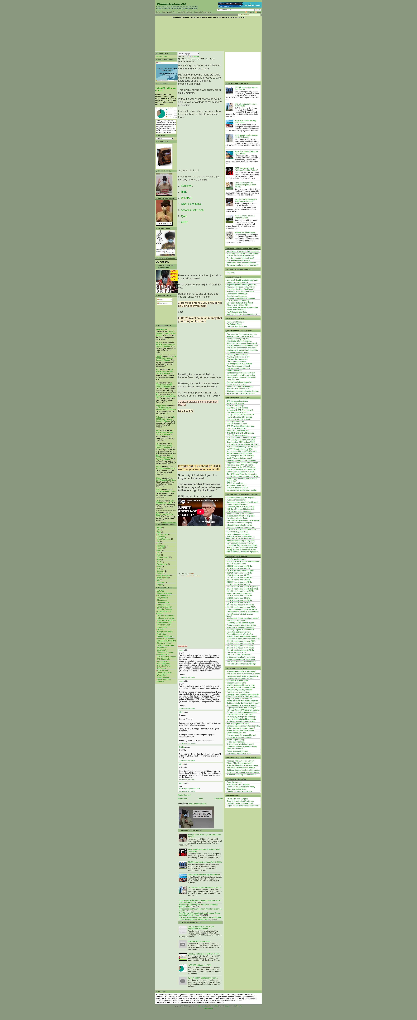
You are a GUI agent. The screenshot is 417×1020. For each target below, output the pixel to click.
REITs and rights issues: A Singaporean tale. (245, 217)
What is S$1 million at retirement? (239, 763)
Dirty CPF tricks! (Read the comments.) (241, 474)
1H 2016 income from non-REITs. (239, 596)
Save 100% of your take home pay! (240, 386)
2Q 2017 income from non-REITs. (239, 582)
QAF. (184, 216)
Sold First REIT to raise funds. (199, 941)
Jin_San (159, 343)
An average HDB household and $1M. (241, 768)
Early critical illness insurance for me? (241, 263)
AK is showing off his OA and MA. (239, 453)
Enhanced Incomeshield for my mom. (241, 659)
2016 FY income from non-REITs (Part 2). (242, 587)
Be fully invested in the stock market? (241, 728)
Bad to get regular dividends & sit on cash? (243, 703)
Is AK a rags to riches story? (237, 355)
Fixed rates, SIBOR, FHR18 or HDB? (241, 507)
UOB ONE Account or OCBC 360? (240, 714)
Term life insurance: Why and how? (240, 256)
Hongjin (159, 356)
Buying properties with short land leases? (242, 502)
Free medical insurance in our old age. (241, 664)
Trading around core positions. (238, 692)
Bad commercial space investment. (240, 514)
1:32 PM (191, 573)
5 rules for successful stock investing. (241, 298)
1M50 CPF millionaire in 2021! (199, 965)
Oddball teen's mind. (165, 636)
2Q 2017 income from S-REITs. (238, 584)
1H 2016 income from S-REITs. (238, 598)
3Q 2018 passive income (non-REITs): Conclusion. (196, 59)
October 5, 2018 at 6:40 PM (187, 791)
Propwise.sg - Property (166, 638)
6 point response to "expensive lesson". (242, 705)
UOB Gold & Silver (164, 673)
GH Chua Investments (165, 616)
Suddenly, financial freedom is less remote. (243, 770)
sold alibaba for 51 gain (165, 469)
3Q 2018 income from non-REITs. (239, 566)
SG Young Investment (165, 645)
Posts (259, 12)
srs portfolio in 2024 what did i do (166, 396)
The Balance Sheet (234, 324)
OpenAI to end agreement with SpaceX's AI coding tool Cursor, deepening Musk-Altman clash (200, 918)
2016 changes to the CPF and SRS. (240, 456)
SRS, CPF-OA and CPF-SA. (237, 488)
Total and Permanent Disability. (239, 260)
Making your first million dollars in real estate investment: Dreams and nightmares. (242, 551)
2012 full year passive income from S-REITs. (205, 862)
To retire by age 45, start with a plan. (240, 623)
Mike (159, 559)
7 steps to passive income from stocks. (241, 625)
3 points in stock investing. (237, 296)
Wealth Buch (162, 675)
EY (158, 530)
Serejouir (160, 571)
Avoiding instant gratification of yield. (241, 685)
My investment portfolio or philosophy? (241, 671)
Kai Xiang (161, 546)
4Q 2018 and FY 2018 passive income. (203, 978)
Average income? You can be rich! (240, 336)
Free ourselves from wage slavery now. (242, 334)
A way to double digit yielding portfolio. (241, 719)
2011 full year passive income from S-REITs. (205, 887)
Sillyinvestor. (162, 648)
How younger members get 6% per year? (242, 447)
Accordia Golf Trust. (192, 210)
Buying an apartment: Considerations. (241, 527)
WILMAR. (186, 197)
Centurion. (187, 185)
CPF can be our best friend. (237, 401)
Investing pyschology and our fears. (240, 678)
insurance (230, 272)
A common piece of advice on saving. (241, 375)
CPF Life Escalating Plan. (237, 428)
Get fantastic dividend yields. (238, 681)
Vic (158, 580)
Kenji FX (160, 548)
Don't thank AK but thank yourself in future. (243, 772)
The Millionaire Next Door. (237, 312)
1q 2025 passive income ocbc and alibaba (166, 333)
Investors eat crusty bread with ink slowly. (242, 676)
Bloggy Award (208, 1008)
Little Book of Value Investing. (238, 301)
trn (157, 369)
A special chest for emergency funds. (241, 393)
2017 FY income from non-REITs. (239, 577)
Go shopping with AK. (168, 12)
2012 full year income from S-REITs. (240, 648)
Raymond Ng (162, 564)
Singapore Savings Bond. (236, 683)
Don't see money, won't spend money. (241, 373)
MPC (158, 430)
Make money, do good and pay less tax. (242, 490)
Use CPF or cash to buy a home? (239, 458)
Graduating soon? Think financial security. (243, 253)
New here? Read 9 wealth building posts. (242, 280)
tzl (157, 455)
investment (186, 576)
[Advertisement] (208, 35)
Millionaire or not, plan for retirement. (241, 657)
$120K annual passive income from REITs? (243, 639)
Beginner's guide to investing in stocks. (241, 285)
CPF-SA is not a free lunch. (237, 424)
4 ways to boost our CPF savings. (239, 417)
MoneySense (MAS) (165, 632)
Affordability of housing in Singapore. (241, 541)
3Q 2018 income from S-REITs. (238, 568)
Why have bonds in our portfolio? (239, 698)
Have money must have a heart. (239, 753)
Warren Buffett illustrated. (236, 310)
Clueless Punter (163, 602)
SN (157, 501)
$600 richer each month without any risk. (242, 343)
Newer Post (182, 799)
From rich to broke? (234, 371)
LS (158, 553)
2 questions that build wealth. (238, 352)
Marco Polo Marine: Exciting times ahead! (204, 875)
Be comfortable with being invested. (240, 744)
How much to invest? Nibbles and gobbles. (243, 710)
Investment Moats (163, 625)
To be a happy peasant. (236, 742)
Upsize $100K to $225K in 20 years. (240, 472)
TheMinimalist (162, 578)
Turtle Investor (162, 670)
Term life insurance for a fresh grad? (240, 258)
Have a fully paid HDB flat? (237, 504)
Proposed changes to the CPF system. (241, 460)
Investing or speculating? (236, 500)
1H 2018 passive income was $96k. (240, 571)
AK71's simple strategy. (236, 740)
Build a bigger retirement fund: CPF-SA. (242, 479)
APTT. (184, 222)
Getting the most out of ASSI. (238, 282)
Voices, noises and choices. (237, 751)
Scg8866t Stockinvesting (166, 641)
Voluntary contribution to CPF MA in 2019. (204, 954)
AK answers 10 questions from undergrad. (243, 251)
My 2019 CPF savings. (235, 403)
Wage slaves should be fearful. (238, 366)
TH (157, 394)
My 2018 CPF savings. (235, 406)
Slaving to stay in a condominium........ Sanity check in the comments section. (241, 537)
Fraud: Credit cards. (234, 782)
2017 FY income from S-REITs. (238, 580)
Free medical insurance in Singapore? (241, 662)
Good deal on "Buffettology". (237, 294)
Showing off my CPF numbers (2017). (241, 442)
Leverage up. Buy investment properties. (242, 545)
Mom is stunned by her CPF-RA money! (242, 451)
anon (181, 650)
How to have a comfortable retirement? (241, 348)
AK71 (181, 712)
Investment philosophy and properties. (241, 498)
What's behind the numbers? (163, 680)
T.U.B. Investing (163, 661)
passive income (195, 576)
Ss (157, 444)
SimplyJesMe (162, 650)
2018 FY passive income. (236, 564)
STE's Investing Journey (166, 657)
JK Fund (160, 629)
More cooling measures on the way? (240, 543)
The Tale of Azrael (164, 666)
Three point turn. (233, 380)
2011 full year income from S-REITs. (240, 650)
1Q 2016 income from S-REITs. (238, 603)
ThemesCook (239, 1006)
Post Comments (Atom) (197, 804)
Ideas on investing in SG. (166, 620)
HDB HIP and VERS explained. (239, 511)
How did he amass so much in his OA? (241, 469)
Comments (250, 12)
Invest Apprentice (163, 539)
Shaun (158, 467)
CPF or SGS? (232, 481)
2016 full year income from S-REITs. (240, 591)
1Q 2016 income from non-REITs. (239, 600)
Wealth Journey (163, 677)
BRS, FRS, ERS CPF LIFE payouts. (240, 433)
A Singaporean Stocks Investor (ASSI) (171, 4)
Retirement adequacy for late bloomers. (242, 775)
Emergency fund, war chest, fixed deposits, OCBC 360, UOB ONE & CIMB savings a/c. (242, 695)
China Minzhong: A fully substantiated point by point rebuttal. (245, 185)
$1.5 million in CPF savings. (237, 408)
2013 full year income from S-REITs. (240, 646)
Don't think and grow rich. (236, 733)
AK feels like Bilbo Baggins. (245, 232)
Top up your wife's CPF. (236, 421)
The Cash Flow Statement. (237, 326)
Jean (159, 543)
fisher (158, 417)
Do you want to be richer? (236, 384)
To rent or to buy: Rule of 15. (237, 532)
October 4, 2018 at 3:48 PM (187, 677)
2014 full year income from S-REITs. (240, 643)
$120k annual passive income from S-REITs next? (246, 136)
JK (158, 541)
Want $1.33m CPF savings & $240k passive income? (246, 200)
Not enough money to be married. (239, 364)
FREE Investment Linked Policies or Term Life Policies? (246, 169)
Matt (158, 555)
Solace (159, 573)
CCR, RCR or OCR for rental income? (241, 529)
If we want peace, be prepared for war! (241, 735)
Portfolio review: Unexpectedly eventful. (242, 636)
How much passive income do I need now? (243, 561)
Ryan (159, 566)
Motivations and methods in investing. (241, 721)
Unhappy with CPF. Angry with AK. (240, 410)
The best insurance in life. (236, 652)
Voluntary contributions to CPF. (238, 357)
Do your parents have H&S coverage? (241, 708)
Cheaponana (162, 600)
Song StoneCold (163, 575)
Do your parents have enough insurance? (242, 265)
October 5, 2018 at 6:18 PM (187, 760)
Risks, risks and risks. (235, 749)
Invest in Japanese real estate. (238, 534)
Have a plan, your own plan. (190, 788)
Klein (159, 550)
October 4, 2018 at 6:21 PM (187, 708)
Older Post (218, 799)
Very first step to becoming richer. (239, 382)
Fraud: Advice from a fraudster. (238, 784)
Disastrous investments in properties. (241, 516)
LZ (157, 383)
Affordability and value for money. (239, 525)
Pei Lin (182, 747)
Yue (157, 512)
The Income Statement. (235, 322)
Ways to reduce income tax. (237, 359)
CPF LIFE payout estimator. (237, 435)
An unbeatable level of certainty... (239, 341)
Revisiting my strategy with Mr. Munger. (241, 717)
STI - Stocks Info (163, 659)
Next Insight (161, 634)
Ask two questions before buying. (239, 523)
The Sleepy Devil (163, 664)
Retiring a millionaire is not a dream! (240, 761)
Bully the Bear (162, 598)
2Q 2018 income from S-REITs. (238, 575)
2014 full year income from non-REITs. (241, 641)
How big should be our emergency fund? (242, 345)
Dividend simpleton (164, 607)
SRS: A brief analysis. (235, 483)
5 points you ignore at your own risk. (240, 630)
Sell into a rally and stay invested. (239, 690)
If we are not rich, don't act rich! (238, 368)
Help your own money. (165, 618)
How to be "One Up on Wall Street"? (240, 289)
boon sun (160, 582)
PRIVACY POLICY (163, 56)
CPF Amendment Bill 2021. (237, 412)
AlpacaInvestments (164, 593)
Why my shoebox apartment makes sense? (243, 520)
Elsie (159, 532)
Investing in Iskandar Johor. (237, 518)
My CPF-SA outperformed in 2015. (240, 449)
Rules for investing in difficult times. (240, 801)
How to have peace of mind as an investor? (243, 674)
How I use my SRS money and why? (241, 440)
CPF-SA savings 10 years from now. (240, 426)
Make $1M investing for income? (239, 593)
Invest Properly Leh (164, 622)
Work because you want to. (237, 620)
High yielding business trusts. (238, 724)
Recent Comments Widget (169, 522)
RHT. (184, 191)
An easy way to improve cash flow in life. (242, 350)
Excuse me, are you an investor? (239, 737)
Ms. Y (159, 562)
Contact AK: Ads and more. (202, 12)
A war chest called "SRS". (237, 485)
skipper (160, 585)
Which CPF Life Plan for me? (238, 431)
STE (159, 569)
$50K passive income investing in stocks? (243, 618)
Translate (195, 56)
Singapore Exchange (165, 652)
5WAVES (160, 591)
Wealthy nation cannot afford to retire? (241, 377)
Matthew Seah (162, 557)
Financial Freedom (164, 609)
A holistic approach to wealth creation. (241, 687)
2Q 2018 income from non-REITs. (239, 573)
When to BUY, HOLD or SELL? (238, 305)
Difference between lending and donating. (243, 391)
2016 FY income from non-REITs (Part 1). (242, 589)
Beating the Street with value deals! (240, 291)
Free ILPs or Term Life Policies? (239, 655)
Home (158, 12)
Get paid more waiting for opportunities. (242, 712)
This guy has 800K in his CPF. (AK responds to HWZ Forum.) (201, 928)
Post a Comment (184, 795)
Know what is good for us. (236, 789)
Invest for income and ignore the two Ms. (242, 609)
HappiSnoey (161, 406)
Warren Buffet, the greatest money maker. (242, 307)
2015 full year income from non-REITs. (241, 607)
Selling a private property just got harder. (242, 547)
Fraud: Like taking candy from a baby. (241, 787)
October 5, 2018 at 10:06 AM (187, 743)
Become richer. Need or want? (238, 389)
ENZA (159, 528)
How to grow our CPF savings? (239, 419)
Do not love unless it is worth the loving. (242, 746)
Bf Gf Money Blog (163, 595)
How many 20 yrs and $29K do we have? (242, 444)
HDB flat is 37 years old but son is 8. (240, 509)
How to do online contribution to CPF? (241, 437)
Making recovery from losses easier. (240, 730)
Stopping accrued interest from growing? (242, 463)
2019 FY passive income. (236, 559)
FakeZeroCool (161, 329)
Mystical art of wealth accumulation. (240, 627)
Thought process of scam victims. (239, 791)
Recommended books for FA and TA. (241, 287)
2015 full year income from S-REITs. (240, 605)
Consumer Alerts (163, 605)
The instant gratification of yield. (239, 632)
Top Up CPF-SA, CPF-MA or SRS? (240, 415)
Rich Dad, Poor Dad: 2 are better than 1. (242, 314)
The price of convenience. (237, 361)
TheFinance (161, 668)
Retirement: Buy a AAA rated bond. (240, 465)
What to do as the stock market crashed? (242, 701)
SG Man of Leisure (164, 643)
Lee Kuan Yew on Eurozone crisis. (240, 803)
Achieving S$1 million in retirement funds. (243, 765)
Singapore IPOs (163, 654)
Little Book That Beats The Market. (240, 303)
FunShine (161, 537)
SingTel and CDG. (191, 203)
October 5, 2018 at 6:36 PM (187, 779)
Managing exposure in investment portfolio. (243, 726)
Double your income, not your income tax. (242, 476)
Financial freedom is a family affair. (240, 634)
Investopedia (162, 627)
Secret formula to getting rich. (238, 339)
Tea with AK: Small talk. (185, 12)
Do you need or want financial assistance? (243, 806)
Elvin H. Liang (162, 534)
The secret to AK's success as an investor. (243, 612)
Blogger (227, 1006)
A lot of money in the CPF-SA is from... (241, 467)
